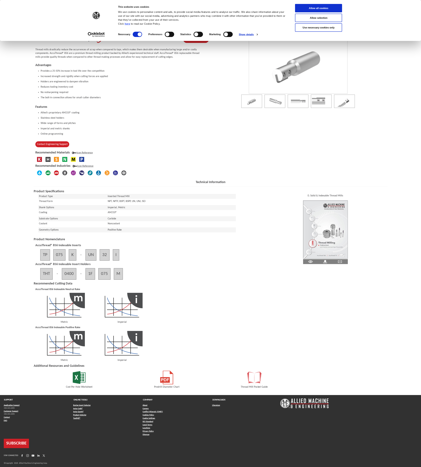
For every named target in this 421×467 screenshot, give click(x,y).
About (145, 405)
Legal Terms (147, 425)
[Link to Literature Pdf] (310, 261)
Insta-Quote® (78, 412)
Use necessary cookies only (318, 27)
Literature (216, 405)
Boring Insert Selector (82, 405)
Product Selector (79, 415)
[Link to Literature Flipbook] (325, 229)
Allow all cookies (318, 8)
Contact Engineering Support (52, 144)
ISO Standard (148, 422)
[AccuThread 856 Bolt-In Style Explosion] (344, 101)
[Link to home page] (304, 401)
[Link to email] (339, 261)
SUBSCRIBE (16, 443)
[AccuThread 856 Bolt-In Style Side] (298, 101)
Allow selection (318, 17)
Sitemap (146, 435)
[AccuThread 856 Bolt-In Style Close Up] (321, 101)
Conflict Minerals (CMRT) (153, 412)
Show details (246, 34)
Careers (146, 409)
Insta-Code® (78, 409)
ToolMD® (76, 418)
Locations (146, 428)
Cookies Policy (148, 415)
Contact (7, 417)
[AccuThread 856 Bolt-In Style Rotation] (251, 101)
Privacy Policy (148, 431)
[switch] (169, 34)
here (127, 23)
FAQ (5, 421)
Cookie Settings (149, 418)
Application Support (12, 405)
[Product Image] (298, 64)
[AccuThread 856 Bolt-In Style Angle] (275, 101)
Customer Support (11, 411)
